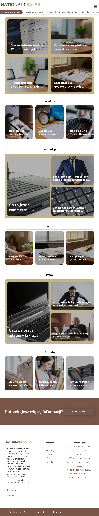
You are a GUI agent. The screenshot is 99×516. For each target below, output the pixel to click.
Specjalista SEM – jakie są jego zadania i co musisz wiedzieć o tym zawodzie (70, 178)
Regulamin (57, 512)
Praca (50, 226)
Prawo (49, 274)
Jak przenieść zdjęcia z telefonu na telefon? (19, 132)
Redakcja (11, 490)
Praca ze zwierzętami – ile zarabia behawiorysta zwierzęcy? (79, 450)
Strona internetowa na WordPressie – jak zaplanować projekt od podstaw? (27, 47)
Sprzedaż (50, 352)
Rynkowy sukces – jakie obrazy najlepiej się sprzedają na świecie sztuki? (49, 384)
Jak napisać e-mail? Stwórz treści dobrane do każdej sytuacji (68, 209)
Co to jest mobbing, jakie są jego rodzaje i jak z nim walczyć (71, 304)
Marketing (50, 149)
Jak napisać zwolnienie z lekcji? (46, 132)
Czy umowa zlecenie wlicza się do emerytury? (70, 335)
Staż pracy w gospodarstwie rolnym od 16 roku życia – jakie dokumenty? (70, 84)
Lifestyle (50, 101)
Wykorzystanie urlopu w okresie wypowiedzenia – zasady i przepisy (49, 258)
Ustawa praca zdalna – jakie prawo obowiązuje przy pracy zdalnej (25, 333)
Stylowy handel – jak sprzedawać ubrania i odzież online (18, 384)
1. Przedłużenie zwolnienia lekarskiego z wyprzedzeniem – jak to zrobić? (27, 84)
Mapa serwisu (40, 512)
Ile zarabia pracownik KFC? (79, 477)
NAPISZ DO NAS (78, 412)
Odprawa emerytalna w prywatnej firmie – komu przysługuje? (70, 47)
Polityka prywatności (17, 512)
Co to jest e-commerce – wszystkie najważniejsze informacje (22, 207)
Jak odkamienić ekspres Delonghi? (80, 132)
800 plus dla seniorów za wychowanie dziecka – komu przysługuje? (17, 258)
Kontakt (10, 495)
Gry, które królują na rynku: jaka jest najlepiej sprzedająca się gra (80, 384)
